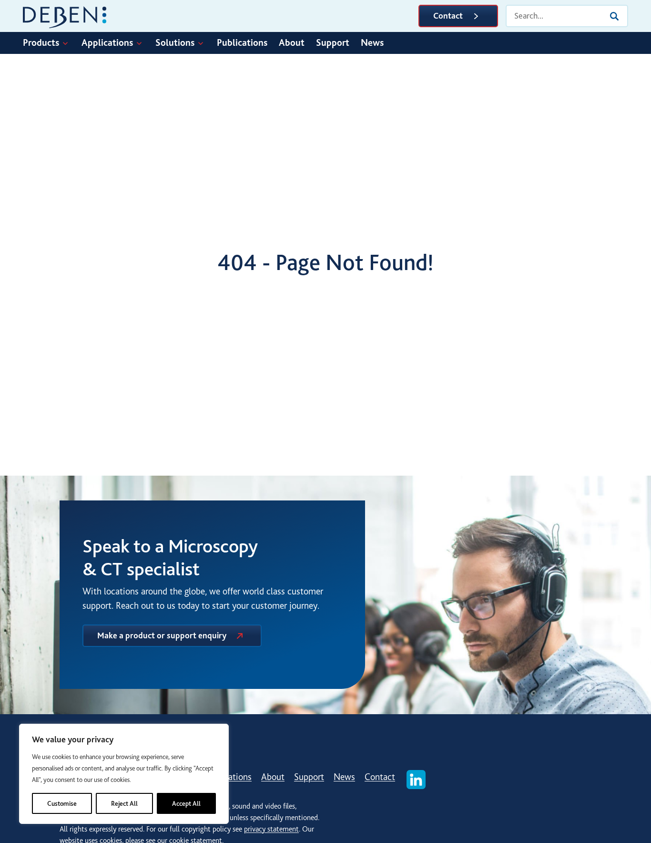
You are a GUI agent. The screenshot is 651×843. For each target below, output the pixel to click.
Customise (62, 803)
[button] (52, 43)
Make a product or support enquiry (161, 635)
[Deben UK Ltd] (64, 16)
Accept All (186, 803)
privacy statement (271, 829)
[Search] (614, 16)
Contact (448, 16)
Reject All (124, 803)
